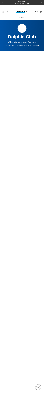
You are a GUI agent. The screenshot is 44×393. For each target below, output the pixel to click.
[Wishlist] (36, 12)
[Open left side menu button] (3, 12)
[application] (38, 387)
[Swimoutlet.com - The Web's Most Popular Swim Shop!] (22, 12)
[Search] (6, 12)
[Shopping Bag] (41, 12)
